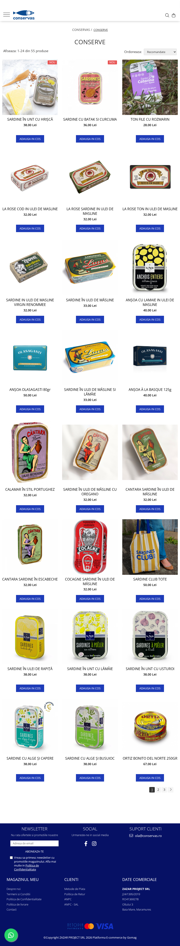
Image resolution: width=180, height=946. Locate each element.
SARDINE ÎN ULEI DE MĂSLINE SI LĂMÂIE (90, 392)
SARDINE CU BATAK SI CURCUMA (90, 119)
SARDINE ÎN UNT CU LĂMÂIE (90, 669)
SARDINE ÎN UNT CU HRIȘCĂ (30, 119)
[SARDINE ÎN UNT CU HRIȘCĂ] (30, 87)
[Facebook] (86, 843)
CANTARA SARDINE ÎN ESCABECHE (30, 579)
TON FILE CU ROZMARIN (150, 119)
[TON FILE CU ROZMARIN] (150, 87)
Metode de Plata (74, 889)
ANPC (68, 899)
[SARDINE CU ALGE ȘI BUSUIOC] (90, 726)
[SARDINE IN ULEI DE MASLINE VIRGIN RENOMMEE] (30, 267)
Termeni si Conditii (18, 894)
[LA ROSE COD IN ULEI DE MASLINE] (30, 177)
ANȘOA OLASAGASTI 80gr (30, 389)
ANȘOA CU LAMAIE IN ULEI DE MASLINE (150, 302)
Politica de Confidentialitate (26, 867)
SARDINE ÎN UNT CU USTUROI (150, 669)
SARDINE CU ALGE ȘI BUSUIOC (90, 758)
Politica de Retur (74, 894)
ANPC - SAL (71, 904)
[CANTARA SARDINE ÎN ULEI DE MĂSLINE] (150, 452)
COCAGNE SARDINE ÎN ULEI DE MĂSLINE (90, 581)
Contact (11, 909)
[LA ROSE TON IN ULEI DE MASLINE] (150, 177)
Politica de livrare (17, 904)
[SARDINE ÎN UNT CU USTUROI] (150, 636)
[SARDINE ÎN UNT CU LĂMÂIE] (90, 636)
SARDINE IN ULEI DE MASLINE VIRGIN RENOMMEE (30, 302)
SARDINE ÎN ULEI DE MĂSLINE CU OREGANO (90, 491)
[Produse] (8, 14)
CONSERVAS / (82, 30)
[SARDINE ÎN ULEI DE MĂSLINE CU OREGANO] (90, 452)
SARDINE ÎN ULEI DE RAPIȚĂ (29, 669)
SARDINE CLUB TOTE (150, 579)
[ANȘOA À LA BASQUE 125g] (150, 357)
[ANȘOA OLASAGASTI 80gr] (30, 357)
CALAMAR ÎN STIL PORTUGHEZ (30, 489)
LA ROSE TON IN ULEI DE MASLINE (150, 209)
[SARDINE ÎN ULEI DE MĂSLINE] (90, 267)
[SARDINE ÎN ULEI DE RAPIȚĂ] (30, 636)
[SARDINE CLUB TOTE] (150, 547)
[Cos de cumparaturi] (174, 15)
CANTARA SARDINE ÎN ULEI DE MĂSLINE (150, 491)
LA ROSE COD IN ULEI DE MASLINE (30, 209)
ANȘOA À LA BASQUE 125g (150, 389)
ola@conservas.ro (148, 835)
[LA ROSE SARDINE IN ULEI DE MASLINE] (90, 177)
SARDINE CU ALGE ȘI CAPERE (30, 758)
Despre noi (14, 889)
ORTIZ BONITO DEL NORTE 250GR (150, 758)
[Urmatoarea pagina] (170, 789)
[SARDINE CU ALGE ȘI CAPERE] (30, 726)
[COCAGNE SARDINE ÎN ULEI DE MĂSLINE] (90, 547)
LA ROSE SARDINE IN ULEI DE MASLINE (90, 211)
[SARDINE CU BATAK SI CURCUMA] (90, 87)
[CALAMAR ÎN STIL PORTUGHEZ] (30, 452)
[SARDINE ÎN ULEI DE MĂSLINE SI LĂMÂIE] (90, 357)
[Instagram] (94, 843)
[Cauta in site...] (167, 15)
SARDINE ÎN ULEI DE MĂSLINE (90, 300)
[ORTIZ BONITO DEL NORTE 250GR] (150, 726)
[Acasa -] (35, 15)
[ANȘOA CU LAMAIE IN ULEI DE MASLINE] (150, 267)
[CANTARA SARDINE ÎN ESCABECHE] (30, 547)
